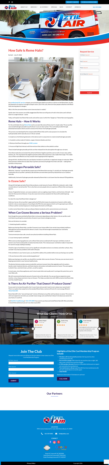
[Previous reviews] (33, 328)
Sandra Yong (64, 320)
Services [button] (33, 7)
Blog (61, 7)
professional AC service (18, 102)
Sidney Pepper (42, 320)
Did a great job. (38, 327)
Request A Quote (72, 2)
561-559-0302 (97, 7)
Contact (69, 7)
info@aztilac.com (64, 433)
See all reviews (15, 332)
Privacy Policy (31, 463)
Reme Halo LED (13, 291)
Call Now (63, 379)
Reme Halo (27, 125)
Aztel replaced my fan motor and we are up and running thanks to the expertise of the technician (88, 329)
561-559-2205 (30, 301)
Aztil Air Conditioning (17, 301)
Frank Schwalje (87, 320)
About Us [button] (24, 7)
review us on (24, 332)
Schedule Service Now (89, 2)
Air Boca (78, 7)
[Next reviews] (99, 328)
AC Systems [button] (44, 7)
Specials (54, 7)
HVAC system (33, 143)
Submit (89, 93)
